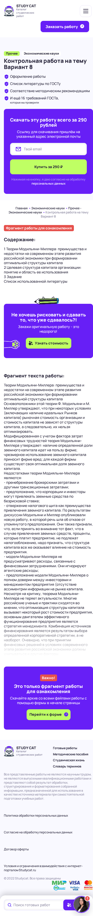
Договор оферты (16, 849)
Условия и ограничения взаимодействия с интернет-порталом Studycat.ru (43, 868)
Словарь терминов (67, 766)
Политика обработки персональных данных (36, 815)
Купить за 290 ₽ (48, 166)
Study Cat (26, 5)
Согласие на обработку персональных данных (38, 832)
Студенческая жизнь (69, 760)
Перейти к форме (46, 714)
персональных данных (49, 183)
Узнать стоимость (51, 343)
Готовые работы (65, 748)
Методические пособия (70, 754)
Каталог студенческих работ (25, 12)
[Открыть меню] (86, 11)
